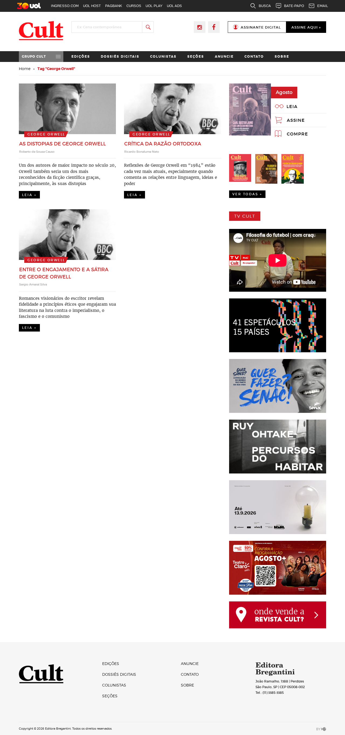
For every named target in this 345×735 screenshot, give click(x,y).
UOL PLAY (154, 6)
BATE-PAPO (294, 6)
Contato (254, 56)
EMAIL (322, 6)
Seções (195, 56)
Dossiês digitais (120, 56)
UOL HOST (92, 6)
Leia (292, 106)
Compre (297, 134)
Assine (296, 120)
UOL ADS (174, 6)
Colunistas (163, 56)
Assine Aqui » (306, 27)
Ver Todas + (247, 194)
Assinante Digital (261, 27)
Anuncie (224, 56)
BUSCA (265, 6)
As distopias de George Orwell (62, 144)
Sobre (282, 56)
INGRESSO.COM (65, 6)
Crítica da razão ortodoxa (162, 144)
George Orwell (46, 134)
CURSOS (133, 6)
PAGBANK (113, 6)
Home (24, 68)
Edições (80, 56)
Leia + (29, 195)
